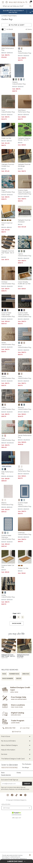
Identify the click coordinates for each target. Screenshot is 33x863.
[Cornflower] (19, 565)
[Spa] (24, 79)
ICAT (19, 817)
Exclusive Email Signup (9, 780)
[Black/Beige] (2, 592)
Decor (18, 678)
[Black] (13, 79)
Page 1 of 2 (16, 613)
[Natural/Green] (19, 405)
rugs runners (7, 678)
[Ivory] (22, 466)
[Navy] (21, 79)
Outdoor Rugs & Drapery (10, 15)
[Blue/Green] (2, 436)
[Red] (10, 220)
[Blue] (5, 220)
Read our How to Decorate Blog (9, 767)
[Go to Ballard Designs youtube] (21, 795)
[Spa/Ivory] (24, 405)
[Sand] (22, 48)
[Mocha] (19, 79)
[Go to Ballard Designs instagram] (8, 795)
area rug (25, 674)
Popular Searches (6, 775)
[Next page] (22, 617)
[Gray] (22, 343)
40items (29, 29)
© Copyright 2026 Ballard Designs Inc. (16, 800)
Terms (2, 772)
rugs (4, 674)
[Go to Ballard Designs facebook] (12, 795)
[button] (3, 2)
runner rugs (14, 674)
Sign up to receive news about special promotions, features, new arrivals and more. (15, 788)
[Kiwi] (22, 251)
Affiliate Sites (5, 804)
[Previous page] (10, 617)
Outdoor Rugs (6, 19)
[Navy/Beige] (5, 592)
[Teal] (24, 251)
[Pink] (5, 436)
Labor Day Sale (13, 12)
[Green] (8, 220)
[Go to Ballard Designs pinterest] (25, 795)
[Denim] (19, 48)
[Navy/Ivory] (22, 405)
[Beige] (19, 466)
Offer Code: (15, 817)
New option (6, 466)
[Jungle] (16, 79)
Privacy (19, 772)
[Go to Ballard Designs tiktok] (16, 795)
